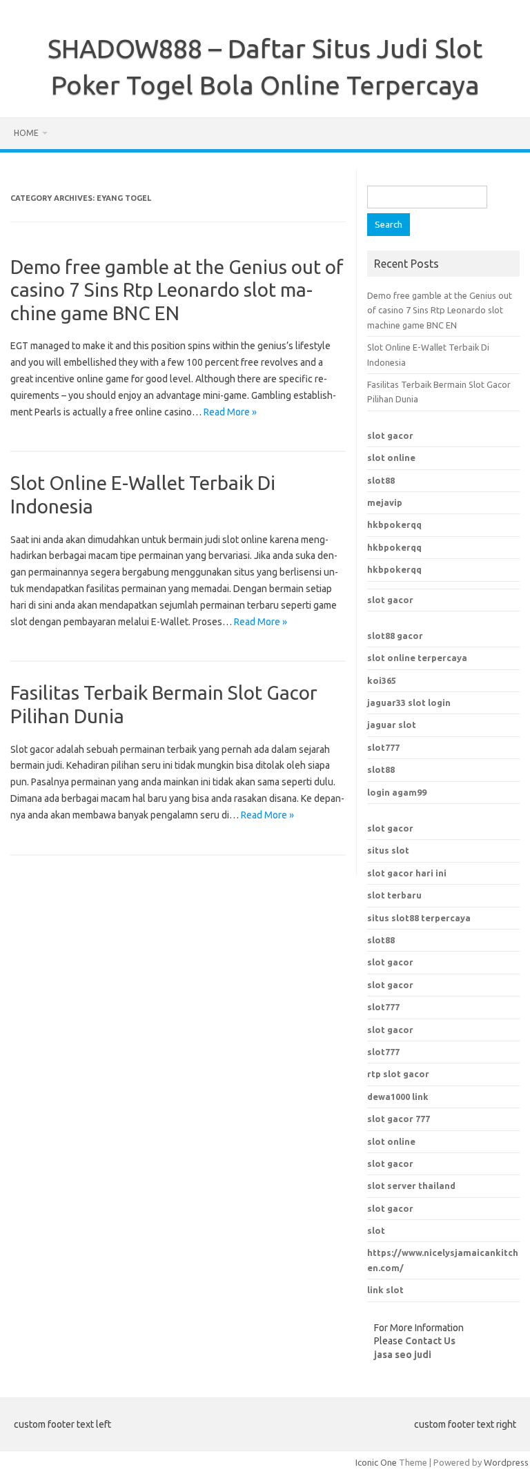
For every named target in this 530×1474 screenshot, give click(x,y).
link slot (385, 1290)
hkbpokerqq (394, 524)
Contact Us (430, 1340)
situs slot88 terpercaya (419, 918)
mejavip (384, 502)
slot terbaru (394, 895)
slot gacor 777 (398, 1118)
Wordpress (506, 1462)
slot (376, 1230)
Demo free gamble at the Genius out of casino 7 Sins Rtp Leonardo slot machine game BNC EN (177, 290)
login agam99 (396, 792)
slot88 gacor (395, 635)
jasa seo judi (402, 1354)
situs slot (388, 850)
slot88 (381, 480)
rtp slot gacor (398, 1074)
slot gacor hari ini (406, 873)
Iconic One (376, 1462)
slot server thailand (411, 1185)
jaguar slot (391, 724)
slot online (391, 457)
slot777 (383, 747)
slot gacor (390, 435)
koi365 (381, 680)
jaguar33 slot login (409, 702)
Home (26, 132)
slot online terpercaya (417, 657)
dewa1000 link (398, 1096)
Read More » (230, 411)
